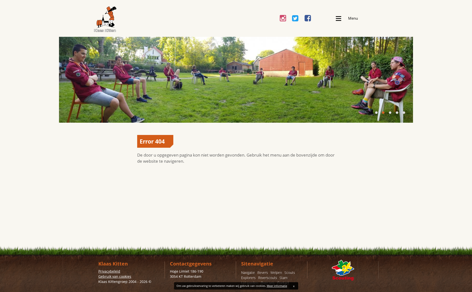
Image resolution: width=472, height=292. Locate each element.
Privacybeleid (109, 271)
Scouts (289, 272)
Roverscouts (267, 277)
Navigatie (248, 272)
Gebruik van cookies (114, 276)
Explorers (248, 277)
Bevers (262, 272)
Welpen (276, 272)
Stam (283, 277)
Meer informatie (277, 286)
